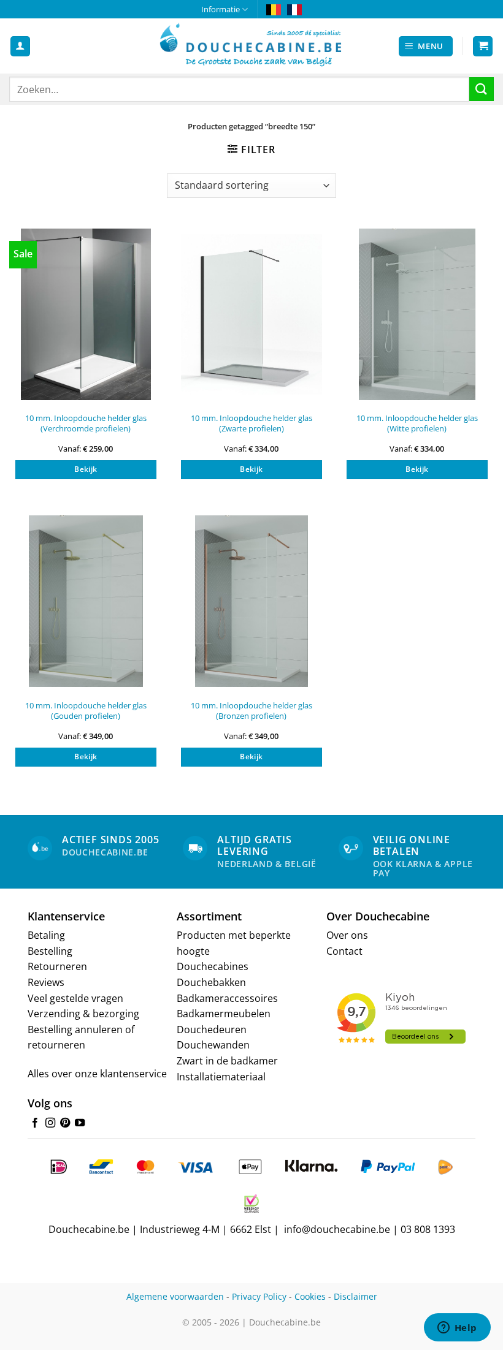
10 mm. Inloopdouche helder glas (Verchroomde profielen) (86, 423)
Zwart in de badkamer (227, 1060)
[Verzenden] (481, 89)
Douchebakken (211, 982)
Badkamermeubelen (224, 1013)
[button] (426, 46)
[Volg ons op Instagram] (50, 1123)
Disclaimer (355, 1296)
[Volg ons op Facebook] (35, 1123)
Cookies (310, 1296)
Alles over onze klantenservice (97, 1073)
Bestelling (50, 951)
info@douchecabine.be (337, 1229)
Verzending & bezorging (83, 1013)
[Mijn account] (20, 46)
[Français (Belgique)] (294, 9)
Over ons (347, 935)
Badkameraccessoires (227, 998)
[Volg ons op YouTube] (80, 1123)
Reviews (46, 982)
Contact (344, 951)
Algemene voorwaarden (175, 1296)
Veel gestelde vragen (75, 998)
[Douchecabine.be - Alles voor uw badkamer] (251, 45)
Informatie (220, 9)
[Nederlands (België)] (273, 9)
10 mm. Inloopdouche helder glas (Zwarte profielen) (251, 423)
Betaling (46, 935)
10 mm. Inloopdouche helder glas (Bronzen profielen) (251, 710)
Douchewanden (213, 1045)
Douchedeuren (212, 1029)
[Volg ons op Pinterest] (65, 1123)
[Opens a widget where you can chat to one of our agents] (457, 1328)
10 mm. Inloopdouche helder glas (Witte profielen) (417, 423)
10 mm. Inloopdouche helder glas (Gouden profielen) (86, 710)
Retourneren (57, 966)
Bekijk (85, 469)
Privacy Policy (259, 1296)
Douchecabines (212, 966)
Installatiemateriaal (221, 1076)
